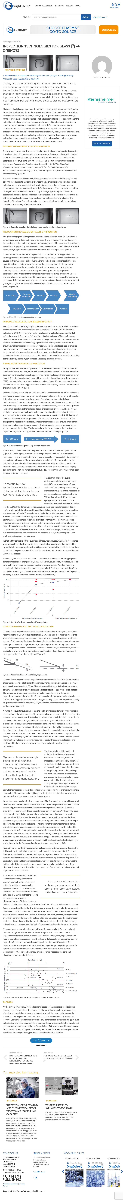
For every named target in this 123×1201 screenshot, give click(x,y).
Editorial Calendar (40, 1162)
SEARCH (26, 17)
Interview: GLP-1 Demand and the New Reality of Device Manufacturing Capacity (22, 1110)
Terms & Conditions (10, 1184)
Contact (36, 1167)
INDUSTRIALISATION (43, 6)
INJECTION (59, 6)
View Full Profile (102, 144)
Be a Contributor (39, 1160)
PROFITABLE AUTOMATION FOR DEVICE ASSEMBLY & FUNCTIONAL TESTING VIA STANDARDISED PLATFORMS (23, 1059)
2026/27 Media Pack (41, 1164)
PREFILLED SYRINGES (15, 70)
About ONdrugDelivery (42, 1158)
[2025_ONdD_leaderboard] (62, 36)
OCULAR (69, 6)
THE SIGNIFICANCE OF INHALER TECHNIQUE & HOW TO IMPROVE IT (58, 1058)
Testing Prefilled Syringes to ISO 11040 (59, 1107)
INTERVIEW (12, 1101)
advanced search (100, 17)
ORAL (77, 6)
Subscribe (114, 7)
